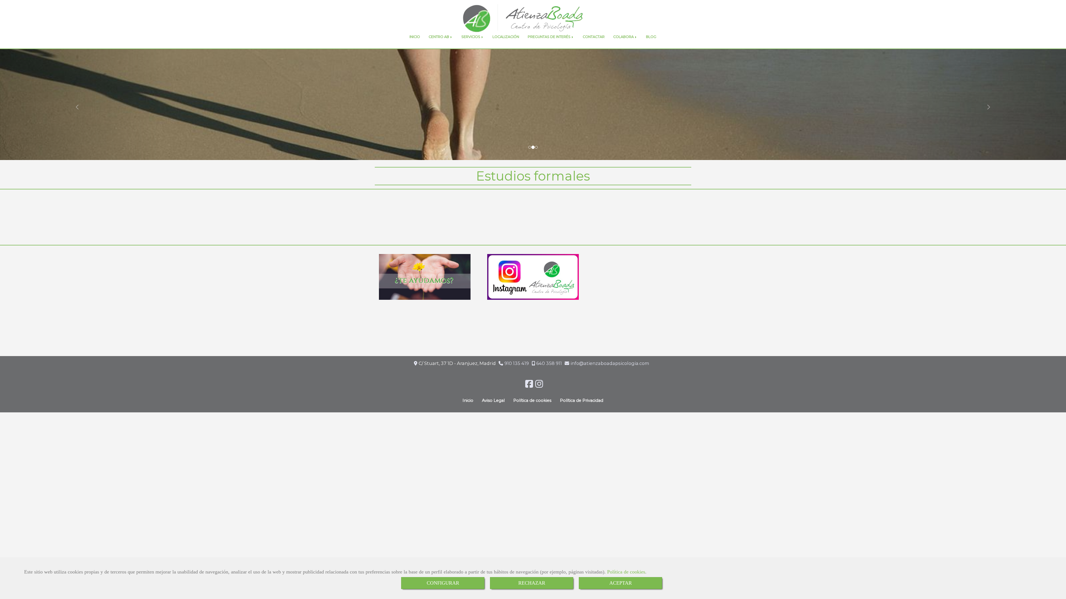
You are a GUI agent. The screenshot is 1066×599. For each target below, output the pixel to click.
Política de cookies (626, 572)
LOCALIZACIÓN (505, 37)
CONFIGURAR (443, 583)
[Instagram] (539, 385)
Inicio (467, 400)
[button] (80, 104)
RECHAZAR (531, 583)
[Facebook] (529, 385)
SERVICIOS (471, 37)
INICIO (414, 37)
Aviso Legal (493, 400)
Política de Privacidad (581, 400)
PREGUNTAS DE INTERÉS (549, 37)
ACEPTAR (620, 583)
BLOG (651, 37)
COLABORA (624, 37)
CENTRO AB (439, 37)
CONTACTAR (594, 37)
